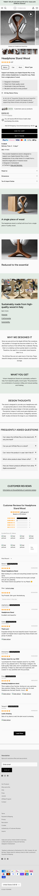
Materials (4, 314)
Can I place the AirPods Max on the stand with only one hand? (18, 438)
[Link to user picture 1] (6, 642)
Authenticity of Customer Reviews (11, 828)
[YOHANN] (19, 8)
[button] (6, 62)
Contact (4, 802)
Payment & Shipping (7, 816)
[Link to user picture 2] (16, 697)
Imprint (4, 831)
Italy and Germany (17, 165)
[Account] (33, 8)
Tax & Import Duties (8, 181)
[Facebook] (2, 775)
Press (3, 793)
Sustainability (6, 322)
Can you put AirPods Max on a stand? (15, 446)
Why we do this (6, 787)
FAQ (3, 790)
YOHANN (8, 889)
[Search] (6, 8)
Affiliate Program (6, 799)
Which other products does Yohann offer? (17, 459)
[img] (6, 568)
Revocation (5, 822)
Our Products (5, 784)
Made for (4, 171)
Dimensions (5, 176)
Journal (4, 796)
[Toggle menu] (2, 8)
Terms (3, 813)
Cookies (4, 825)
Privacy (4, 819)
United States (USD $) (10, 885)
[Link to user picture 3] (26, 697)
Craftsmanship (6, 318)
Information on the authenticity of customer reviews (19, 490)
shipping (10, 115)
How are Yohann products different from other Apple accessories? (18, 467)
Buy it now (19, 136)
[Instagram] (5, 775)
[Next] (37, 29)
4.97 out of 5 (24, 512)
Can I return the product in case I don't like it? (18, 453)
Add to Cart (19, 131)
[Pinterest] (7, 775)
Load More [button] (19, 733)
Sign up (7, 770)
